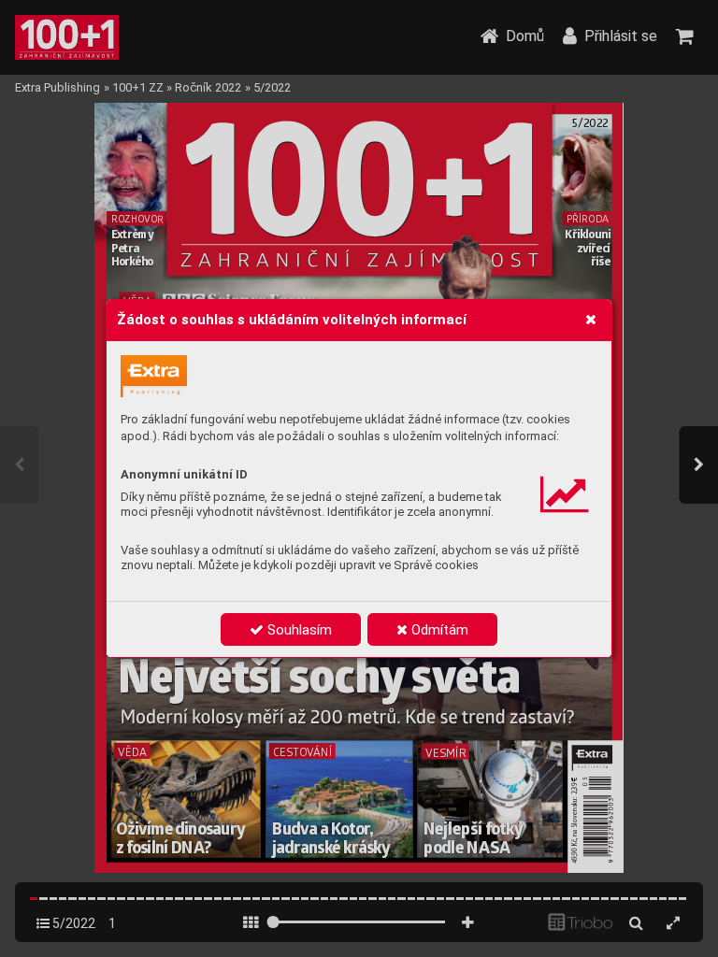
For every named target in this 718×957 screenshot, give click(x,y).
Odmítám (438, 629)
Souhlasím (298, 629)
